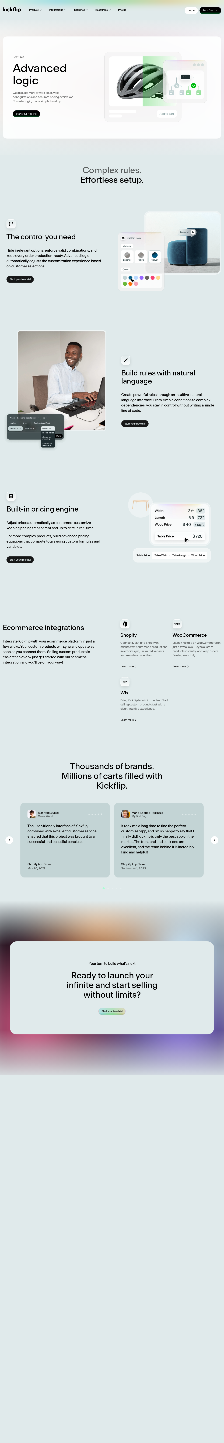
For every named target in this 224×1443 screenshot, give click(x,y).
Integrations (56, 9)
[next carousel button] (214, 840)
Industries (79, 9)
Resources (101, 9)
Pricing (122, 10)
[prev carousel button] (9, 840)
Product (33, 9)
